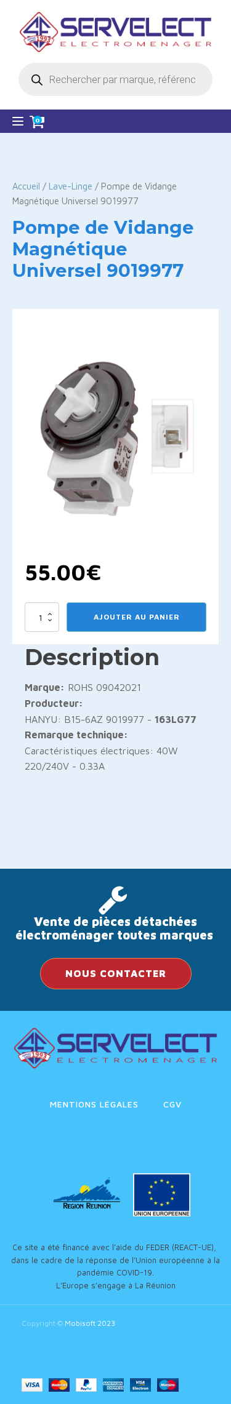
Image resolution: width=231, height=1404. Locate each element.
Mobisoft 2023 (90, 1323)
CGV (172, 1104)
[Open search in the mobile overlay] (115, 79)
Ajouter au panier (137, 616)
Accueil (26, 186)
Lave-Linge (70, 186)
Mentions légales (94, 1104)
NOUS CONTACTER (115, 973)
